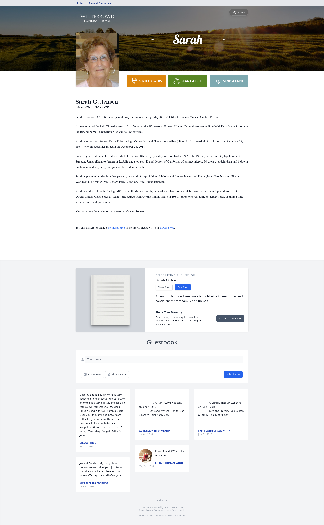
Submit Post (233, 374)
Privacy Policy (152, 510)
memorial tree (116, 227)
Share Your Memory (230, 318)
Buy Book (183, 287)
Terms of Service (171, 510)
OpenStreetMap (165, 515)
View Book (164, 287)
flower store (167, 227)
